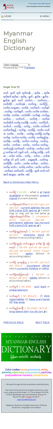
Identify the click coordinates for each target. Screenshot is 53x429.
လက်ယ (15, 137)
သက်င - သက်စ (22, 163)
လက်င (28, 111)
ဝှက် (17, 160)
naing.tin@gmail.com (26, 399)
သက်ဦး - (30, 171)
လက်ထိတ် (8, 122)
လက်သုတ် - (20, 148)
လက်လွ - (35, 141)
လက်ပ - (34, 122)
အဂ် (28, 174)
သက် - (23, 160)
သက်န (6, 167)
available (15, 195)
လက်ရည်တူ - (43, 137)
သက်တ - (45, 163)
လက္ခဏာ (15, 108)
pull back (40, 286)
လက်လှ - (45, 141)
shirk (47, 296)
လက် (20, 100)
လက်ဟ (40, 148)
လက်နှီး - (25, 122)
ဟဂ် (48, 171)
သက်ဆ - (35, 163)
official (46, 265)
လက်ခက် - (35, 108)
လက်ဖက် (45, 126)
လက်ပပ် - (8, 126)
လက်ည (46, 115)
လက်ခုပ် (46, 108)
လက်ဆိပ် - (26, 115)
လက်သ (36, 145)
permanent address (21, 222)
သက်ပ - (14, 167)
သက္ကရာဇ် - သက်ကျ (38, 160)
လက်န (17, 122)
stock (41, 234)
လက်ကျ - (33, 104)
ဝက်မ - (20, 156)
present (44, 195)
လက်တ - (8, 119)
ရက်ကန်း (26, 93)
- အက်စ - (21, 174)
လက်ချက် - (19, 111)
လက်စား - (45, 111)
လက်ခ (6, 108)
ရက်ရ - (24, 96)
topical (13, 198)
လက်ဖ (36, 126)
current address (30, 207)
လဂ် (16, 152)
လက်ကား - (44, 100)
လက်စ (36, 111)
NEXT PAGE (42, 322)
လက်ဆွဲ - (37, 115)
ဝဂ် (12, 160)
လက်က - (30, 100)
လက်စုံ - (7, 115)
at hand (45, 192)
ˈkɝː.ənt (45, 207)
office (45, 268)
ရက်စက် (7, 96)
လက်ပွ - (28, 126)
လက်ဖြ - (32, 130)
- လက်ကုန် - (20, 104)
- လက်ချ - (8, 111)
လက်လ (26, 141)
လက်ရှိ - (17, 141)
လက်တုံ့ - (35, 119)
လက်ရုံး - (7, 141)
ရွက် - (31, 96)
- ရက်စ (46, 93)
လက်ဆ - (16, 115)
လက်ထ (46, 119)
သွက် (36, 171)
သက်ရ (22, 167)
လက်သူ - (45, 145)
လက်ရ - (24, 137)
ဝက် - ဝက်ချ (30, 152)
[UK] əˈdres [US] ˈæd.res (23, 210)
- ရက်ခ (36, 93)
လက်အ (9, 152)
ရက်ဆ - (16, 96)
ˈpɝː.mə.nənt (42, 222)
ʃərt (41, 311)
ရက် (19, 93)
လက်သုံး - (31, 148)
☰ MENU (44, 16)
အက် (5, 174)
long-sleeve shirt (19, 311)
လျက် (21, 152)
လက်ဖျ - (23, 130)
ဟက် (42, 171)
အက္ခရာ (12, 174)
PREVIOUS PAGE (13, 322)
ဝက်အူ (6, 160)
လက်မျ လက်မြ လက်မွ (38, 134)
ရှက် (14, 100)
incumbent (33, 265)
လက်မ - (11, 134)
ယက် (5, 93)
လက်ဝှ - (27, 145)
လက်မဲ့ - (21, 134)
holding (33, 268)
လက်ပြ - (18, 126)
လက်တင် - (22, 119)
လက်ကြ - (45, 104)
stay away (19, 302)
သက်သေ (9, 171)
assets (29, 253)
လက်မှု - (7, 137)
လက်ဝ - (7, 145)
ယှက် (12, 93)
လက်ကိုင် (7, 104)
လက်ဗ (40, 130)
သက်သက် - (19, 171)
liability (34, 278)
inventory (29, 234)
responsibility (16, 299)
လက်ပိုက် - (44, 122)
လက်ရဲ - (32, 137)
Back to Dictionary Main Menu (21, 182)
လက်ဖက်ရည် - (10, 130)
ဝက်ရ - (28, 156)
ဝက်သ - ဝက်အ (42, 156)
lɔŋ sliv (34, 311)
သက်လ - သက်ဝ (34, 167)
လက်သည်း (8, 148)
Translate (29, 67)
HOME (6, 16)
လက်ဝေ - (17, 145)
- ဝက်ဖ (11, 156)
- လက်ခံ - (25, 108)
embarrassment (18, 290)
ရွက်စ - (38, 96)
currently (22, 268)
